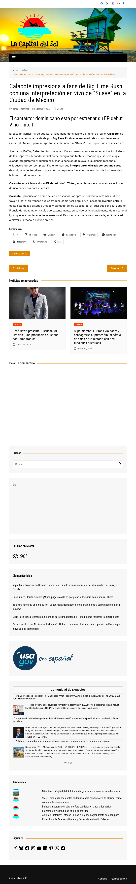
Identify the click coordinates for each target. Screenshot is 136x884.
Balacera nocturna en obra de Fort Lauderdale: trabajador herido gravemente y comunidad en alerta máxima (66, 607)
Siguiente (115, 268)
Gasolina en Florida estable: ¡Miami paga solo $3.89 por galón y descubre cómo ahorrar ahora (63, 597)
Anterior (21, 268)
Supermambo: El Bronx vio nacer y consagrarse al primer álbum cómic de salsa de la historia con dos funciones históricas (97, 337)
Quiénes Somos (119, 878)
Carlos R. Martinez (20, 109)
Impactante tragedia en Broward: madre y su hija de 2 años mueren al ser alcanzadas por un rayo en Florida (66, 587)
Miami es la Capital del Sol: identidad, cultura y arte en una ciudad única (81, 791)
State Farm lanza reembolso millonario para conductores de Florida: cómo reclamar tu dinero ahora (66, 616)
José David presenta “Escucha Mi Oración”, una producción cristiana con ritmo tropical (36, 335)
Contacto (102, 878)
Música (60, 109)
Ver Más (68, 763)
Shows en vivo (20, 253)
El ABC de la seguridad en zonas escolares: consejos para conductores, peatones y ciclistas (61, 741)
